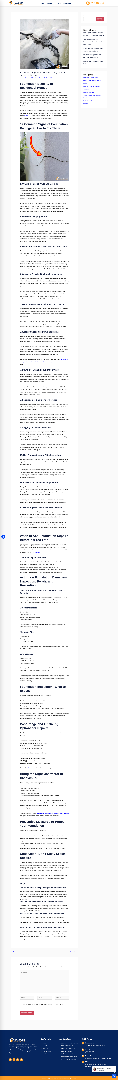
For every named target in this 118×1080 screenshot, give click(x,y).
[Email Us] (83, 1056)
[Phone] (83, 1049)
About (59, 3)
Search (85, 16)
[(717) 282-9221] (88, 3)
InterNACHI (27, 115)
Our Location (90, 1043)
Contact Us (67, 3)
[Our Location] (83, 1043)
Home (42, 3)
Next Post (74, 952)
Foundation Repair (37, 78)
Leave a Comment (25, 78)
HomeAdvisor (37, 552)
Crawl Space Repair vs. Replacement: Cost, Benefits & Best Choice (92, 41)
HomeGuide (31, 768)
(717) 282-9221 (97, 3)
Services (49, 3)
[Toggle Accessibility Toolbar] (3, 537)
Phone (87, 1049)
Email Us (88, 1056)
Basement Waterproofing (90, 77)
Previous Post (16, 952)
